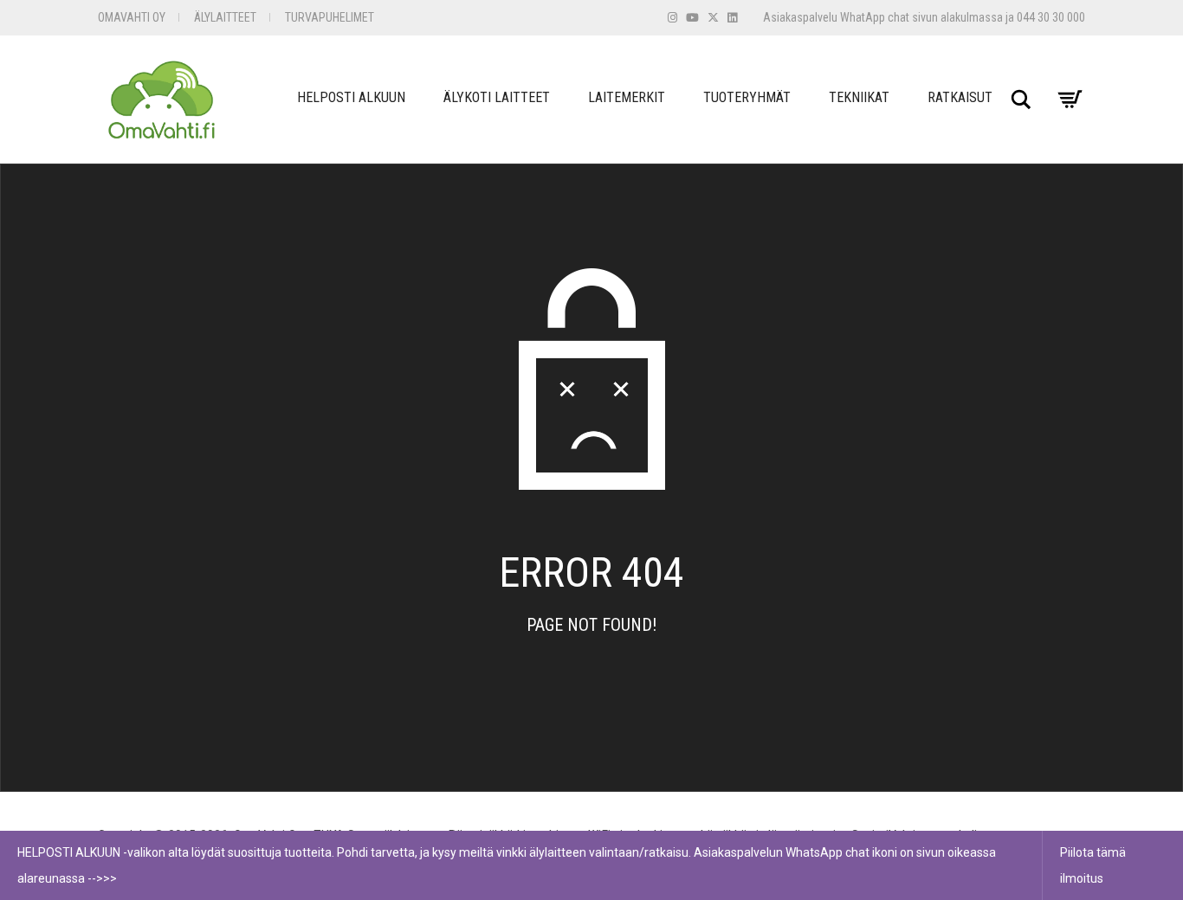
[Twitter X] (713, 17)
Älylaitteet (225, 17)
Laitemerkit (626, 97)
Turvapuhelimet (329, 17)
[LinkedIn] (732, 17)
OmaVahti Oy (131, 17)
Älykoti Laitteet (496, 97)
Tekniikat (859, 97)
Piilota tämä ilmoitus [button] (1093, 865)
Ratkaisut (960, 97)
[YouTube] (692, 17)
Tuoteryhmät (747, 97)
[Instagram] (672, 17)
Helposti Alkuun (351, 97)
